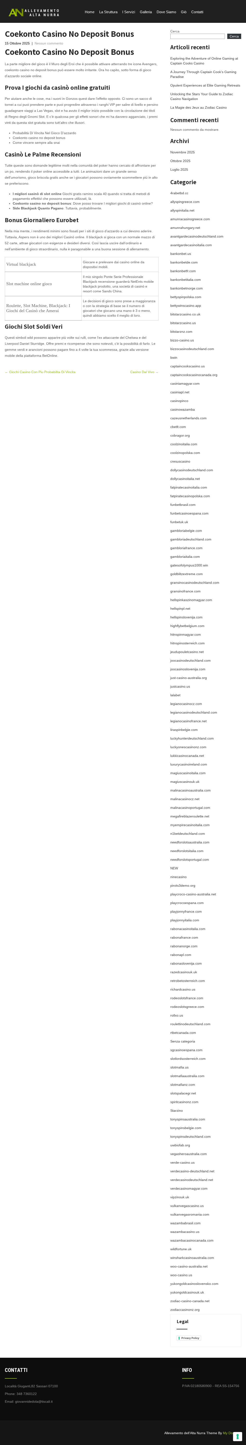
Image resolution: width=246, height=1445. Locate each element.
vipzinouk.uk (179, 1197)
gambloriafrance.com (186, 548)
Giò (183, 12)
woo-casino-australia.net (189, 1266)
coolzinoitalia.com (183, 444)
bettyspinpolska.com (185, 297)
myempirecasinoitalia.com (190, 825)
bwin (173, 357)
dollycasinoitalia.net (185, 479)
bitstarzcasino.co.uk (185, 314)
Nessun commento (49, 43)
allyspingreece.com (185, 202)
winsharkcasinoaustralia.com (192, 1258)
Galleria (146, 12)
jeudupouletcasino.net (187, 652)
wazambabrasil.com (185, 1223)
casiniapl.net (179, 392)
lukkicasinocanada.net (187, 756)
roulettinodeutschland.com (190, 1024)
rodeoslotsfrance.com (186, 998)
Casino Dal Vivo (144, 372)
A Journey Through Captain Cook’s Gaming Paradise (203, 74)
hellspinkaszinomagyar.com (191, 600)
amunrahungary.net (185, 228)
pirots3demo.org (182, 885)
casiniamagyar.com (185, 383)
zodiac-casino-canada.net (189, 1301)
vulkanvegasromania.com (189, 1214)
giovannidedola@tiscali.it (34, 1401)
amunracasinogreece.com (190, 219)
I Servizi (128, 12)
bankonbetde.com (184, 262)
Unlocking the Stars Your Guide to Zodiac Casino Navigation (201, 96)
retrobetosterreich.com (187, 981)
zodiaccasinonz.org (185, 1310)
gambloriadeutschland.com (190, 539)
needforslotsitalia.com (186, 851)
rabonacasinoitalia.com (187, 929)
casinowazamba (182, 409)
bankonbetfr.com (183, 271)
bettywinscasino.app (185, 306)
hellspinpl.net (180, 608)
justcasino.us (180, 686)
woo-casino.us (181, 1275)
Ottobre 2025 (180, 161)
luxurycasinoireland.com (188, 764)
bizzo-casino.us (182, 340)
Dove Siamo (166, 12)
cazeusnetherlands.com (188, 418)
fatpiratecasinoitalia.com (188, 487)
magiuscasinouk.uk (184, 782)
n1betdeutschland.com (187, 834)
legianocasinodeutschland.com (193, 712)
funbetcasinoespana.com (189, 513)
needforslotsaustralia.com (189, 842)
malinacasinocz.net (184, 799)
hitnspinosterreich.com (187, 643)
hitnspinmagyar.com (185, 634)
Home (89, 12)
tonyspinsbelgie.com (185, 1128)
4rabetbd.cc (179, 193)
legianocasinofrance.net (188, 721)
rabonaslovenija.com (186, 963)
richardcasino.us (182, 989)
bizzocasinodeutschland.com (192, 349)
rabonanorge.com (183, 946)
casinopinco (179, 401)
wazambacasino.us (184, 1232)
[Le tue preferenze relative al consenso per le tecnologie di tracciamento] (237, 1436)
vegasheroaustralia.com (188, 1154)
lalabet (175, 695)
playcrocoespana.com (187, 903)
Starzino (176, 1110)
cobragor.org (180, 435)
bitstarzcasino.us (183, 323)
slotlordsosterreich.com (188, 1059)
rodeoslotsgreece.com (187, 1007)
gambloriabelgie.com (186, 531)
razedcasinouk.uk (183, 972)
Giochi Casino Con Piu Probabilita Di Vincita (40, 372)
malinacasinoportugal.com (190, 808)
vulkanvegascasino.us (187, 1206)
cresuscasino (180, 461)
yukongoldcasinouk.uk (187, 1292)
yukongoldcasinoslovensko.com (194, 1284)
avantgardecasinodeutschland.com (196, 236)
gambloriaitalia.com (185, 557)
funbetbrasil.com (183, 505)
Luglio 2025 (179, 169)
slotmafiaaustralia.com (187, 1076)
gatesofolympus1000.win (189, 565)
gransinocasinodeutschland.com (194, 582)
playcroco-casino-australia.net (193, 894)
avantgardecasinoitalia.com (191, 245)
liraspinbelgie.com (184, 730)
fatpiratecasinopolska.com (190, 496)
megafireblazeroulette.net (189, 816)
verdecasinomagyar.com (189, 1188)
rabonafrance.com (184, 937)
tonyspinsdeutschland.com (190, 1136)
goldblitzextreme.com (186, 574)
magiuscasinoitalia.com (188, 773)
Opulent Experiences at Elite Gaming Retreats (205, 85)
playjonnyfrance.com (186, 911)
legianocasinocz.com (186, 704)
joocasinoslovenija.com (187, 669)
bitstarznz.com (181, 331)
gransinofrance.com (185, 591)
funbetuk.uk (179, 522)
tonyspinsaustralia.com (187, 1119)
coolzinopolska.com (185, 453)
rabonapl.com (180, 955)
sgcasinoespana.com (186, 1050)
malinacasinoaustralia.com (190, 790)
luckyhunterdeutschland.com (192, 738)
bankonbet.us (180, 254)
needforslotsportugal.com (189, 859)
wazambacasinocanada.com (192, 1240)
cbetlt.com (178, 427)
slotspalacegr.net (183, 1093)
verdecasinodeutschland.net (191, 1180)
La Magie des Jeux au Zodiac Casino (198, 107)
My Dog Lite (232, 1433)
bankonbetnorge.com (186, 288)
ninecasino (178, 877)
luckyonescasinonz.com (188, 747)
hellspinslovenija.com (186, 617)
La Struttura (108, 12)
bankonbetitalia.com (185, 280)
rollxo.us (176, 1015)
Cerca (174, 31)
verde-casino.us (182, 1162)
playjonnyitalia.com (184, 920)
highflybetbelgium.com (187, 626)
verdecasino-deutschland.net (192, 1171)
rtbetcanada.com (183, 1033)
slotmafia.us (179, 1067)
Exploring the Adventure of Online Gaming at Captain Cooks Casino (204, 61)
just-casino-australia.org (188, 678)
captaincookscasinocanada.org (193, 375)
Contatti (197, 12)
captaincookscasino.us (187, 366)
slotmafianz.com (182, 1085)
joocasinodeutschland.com (190, 660)
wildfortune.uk (180, 1249)
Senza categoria (182, 1041)
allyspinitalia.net (182, 210)
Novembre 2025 (182, 152)
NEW (174, 868)
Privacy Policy (190, 1338)
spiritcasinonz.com (184, 1102)
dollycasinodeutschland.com (191, 470)
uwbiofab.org (180, 1145)
